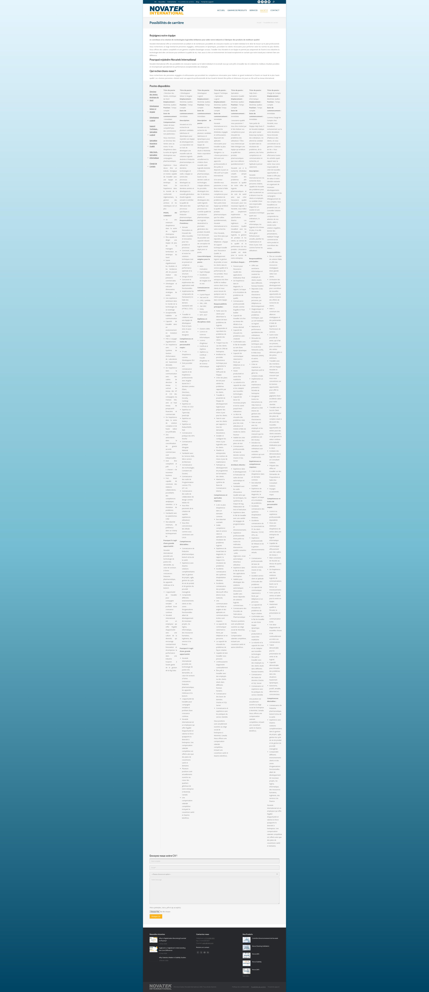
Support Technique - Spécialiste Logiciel (154, 130)
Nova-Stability (257, 962)
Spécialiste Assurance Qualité (153, 143)
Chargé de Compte (153, 165)
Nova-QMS (255, 970)
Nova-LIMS (255, 954)
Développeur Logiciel (154, 118)
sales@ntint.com (207, 943)
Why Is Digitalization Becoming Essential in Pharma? (172, 939)
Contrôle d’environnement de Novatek (265, 938)
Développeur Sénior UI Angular (154, 109)
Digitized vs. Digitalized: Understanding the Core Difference (172, 949)
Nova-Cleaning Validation (260, 946)
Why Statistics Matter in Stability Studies (172, 957)
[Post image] (153, 940)
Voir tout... (246, 976)
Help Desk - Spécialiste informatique (154, 155)
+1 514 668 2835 (209, 938)
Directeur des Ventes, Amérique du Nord (154, 96)
